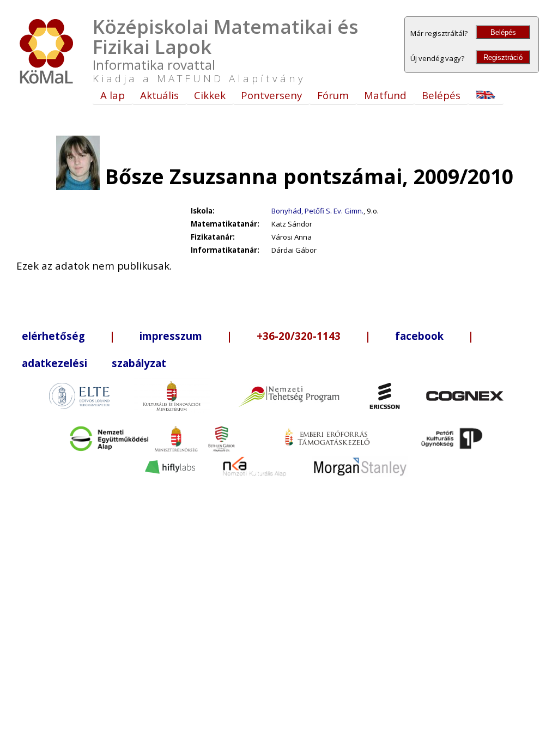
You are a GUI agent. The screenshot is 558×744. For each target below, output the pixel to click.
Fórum (333, 95)
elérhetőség (53, 336)
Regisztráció (503, 57)
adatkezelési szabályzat (94, 363)
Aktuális (159, 95)
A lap (112, 95)
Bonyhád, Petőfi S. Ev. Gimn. (317, 211)
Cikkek (210, 95)
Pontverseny (271, 95)
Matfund (385, 95)
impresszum (171, 336)
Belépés (503, 32)
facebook (419, 336)
